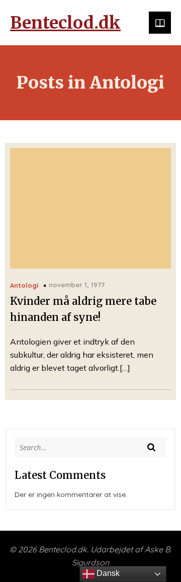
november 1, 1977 (77, 285)
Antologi (24, 285)
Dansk (107, 573)
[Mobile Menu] (160, 23)
